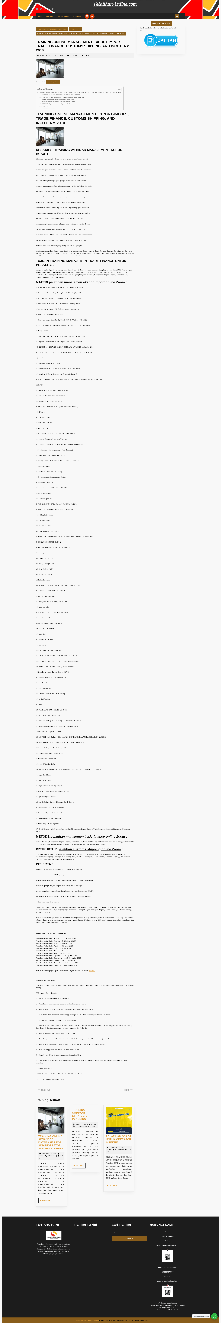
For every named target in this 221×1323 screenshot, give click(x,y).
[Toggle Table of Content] (118, 90)
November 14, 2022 (47, 55)
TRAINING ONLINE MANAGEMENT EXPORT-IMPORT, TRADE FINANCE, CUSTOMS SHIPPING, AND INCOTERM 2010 (80, 93)
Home (40, 16)
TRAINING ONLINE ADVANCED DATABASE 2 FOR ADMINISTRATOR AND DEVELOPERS (51, 1142)
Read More (46, 1201)
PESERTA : (45, 106)
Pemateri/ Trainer (51, 108)
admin (62, 55)
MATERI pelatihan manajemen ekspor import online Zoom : (58, 99)
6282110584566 (167, 1236)
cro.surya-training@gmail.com (167, 1245)
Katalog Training (63, 16)
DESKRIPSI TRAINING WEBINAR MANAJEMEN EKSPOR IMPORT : (61, 95)
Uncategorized (75, 29)
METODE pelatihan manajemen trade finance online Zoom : (58, 101)
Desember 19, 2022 (49, 1154)
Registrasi (77, 16)
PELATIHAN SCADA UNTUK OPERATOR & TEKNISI (119, 1139)
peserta (92, 971)
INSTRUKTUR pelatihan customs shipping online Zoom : (57, 104)
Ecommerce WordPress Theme (86, 1320)
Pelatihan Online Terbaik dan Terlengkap (52, 29)
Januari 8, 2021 (81, 1124)
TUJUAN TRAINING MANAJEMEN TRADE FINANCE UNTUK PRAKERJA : (63, 97)
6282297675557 (167, 1272)
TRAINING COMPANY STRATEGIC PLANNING (79, 1114)
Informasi (49, 16)
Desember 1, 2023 (116, 1148)
